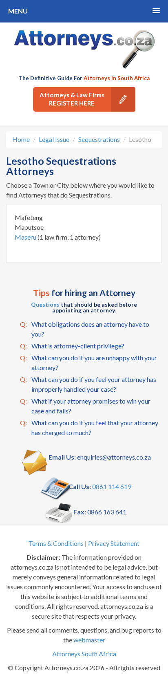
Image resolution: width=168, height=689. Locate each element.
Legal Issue (54, 139)
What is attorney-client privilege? (72, 346)
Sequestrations (99, 139)
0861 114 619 (111, 486)
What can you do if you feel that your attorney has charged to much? (89, 427)
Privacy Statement (113, 543)
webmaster (89, 640)
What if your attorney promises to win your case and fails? (85, 406)
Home (21, 139)
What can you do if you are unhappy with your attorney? (88, 362)
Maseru (26, 237)
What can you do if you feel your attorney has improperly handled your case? (88, 384)
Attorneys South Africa (84, 654)
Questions (45, 304)
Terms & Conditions (56, 543)
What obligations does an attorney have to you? (84, 329)
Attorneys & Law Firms (72, 99)
